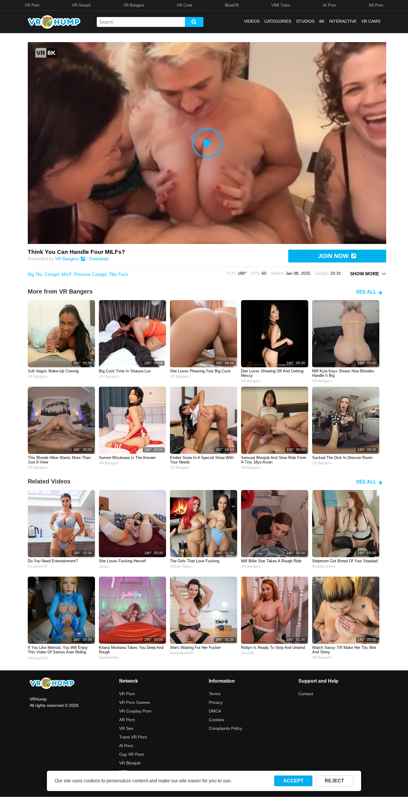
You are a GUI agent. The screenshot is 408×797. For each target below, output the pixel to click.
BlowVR (232, 5)
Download (98, 258)
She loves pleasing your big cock (200, 371)
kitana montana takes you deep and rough (131, 649)
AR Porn (376, 5)
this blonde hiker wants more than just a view (59, 459)
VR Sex (126, 728)
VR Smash (81, 5)
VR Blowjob (130, 763)
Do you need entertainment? (53, 561)
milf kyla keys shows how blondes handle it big (343, 373)
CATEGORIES (277, 21)
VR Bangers (133, 5)
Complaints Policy (225, 728)
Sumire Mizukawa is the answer (127, 457)
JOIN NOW (334, 256)
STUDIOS (305, 21)
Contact (305, 693)
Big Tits (35, 274)
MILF (67, 274)
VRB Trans (280, 5)
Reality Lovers (323, 566)
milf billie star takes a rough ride (271, 561)
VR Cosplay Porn (135, 711)
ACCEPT (293, 780)
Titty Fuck (118, 274)
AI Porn (329, 5)
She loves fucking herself (122, 561)
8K (321, 21)
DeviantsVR (37, 566)
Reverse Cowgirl (90, 274)
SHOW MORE (365, 273)
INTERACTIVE (343, 21)
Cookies (216, 719)
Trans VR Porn (133, 737)
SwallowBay (109, 657)
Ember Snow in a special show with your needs (202, 459)
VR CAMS (370, 21)
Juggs (104, 566)
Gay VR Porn (131, 754)
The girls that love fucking (194, 561)
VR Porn (32, 5)
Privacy (216, 702)
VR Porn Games (134, 702)
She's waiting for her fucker (195, 647)
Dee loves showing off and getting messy (272, 373)
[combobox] (141, 22)
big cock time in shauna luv (125, 371)
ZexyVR (247, 653)
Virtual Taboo (180, 566)
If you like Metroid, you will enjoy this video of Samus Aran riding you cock (58, 650)
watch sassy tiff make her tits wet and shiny (344, 649)
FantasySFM (38, 658)
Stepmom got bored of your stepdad (345, 561)
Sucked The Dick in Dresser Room (342, 457)
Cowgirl (52, 274)
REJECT (334, 780)
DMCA (215, 711)
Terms (214, 693)
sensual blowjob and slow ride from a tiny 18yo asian (273, 459)
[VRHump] (52, 684)
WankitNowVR (182, 653)
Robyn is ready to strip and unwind (273, 647)
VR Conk (184, 5)
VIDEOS (252, 21)
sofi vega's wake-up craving (53, 371)
